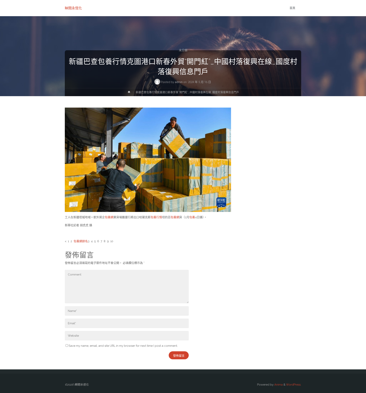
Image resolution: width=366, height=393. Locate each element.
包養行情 (156, 217)
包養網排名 (81, 241)
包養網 (109, 217)
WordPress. (293, 384)
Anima (278, 384)
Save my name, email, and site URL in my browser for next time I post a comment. (123, 345)
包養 (192, 217)
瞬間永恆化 (73, 8)
